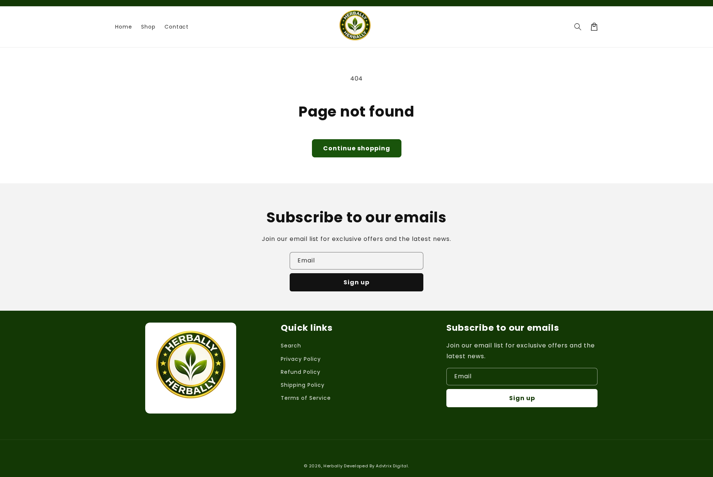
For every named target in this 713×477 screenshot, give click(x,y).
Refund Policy (300, 372)
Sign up (356, 282)
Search (291, 345)
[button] (578, 27)
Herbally (333, 466)
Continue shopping (356, 148)
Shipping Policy (302, 385)
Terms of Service (306, 398)
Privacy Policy (300, 359)
